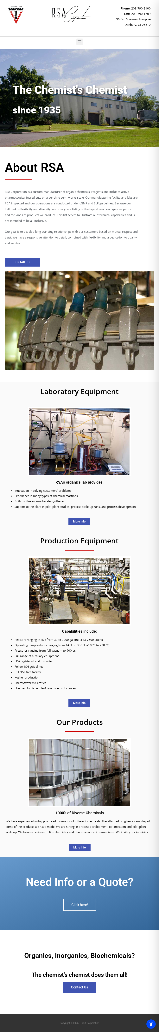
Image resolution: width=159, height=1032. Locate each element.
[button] (79, 42)
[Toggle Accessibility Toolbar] (151, 1024)
